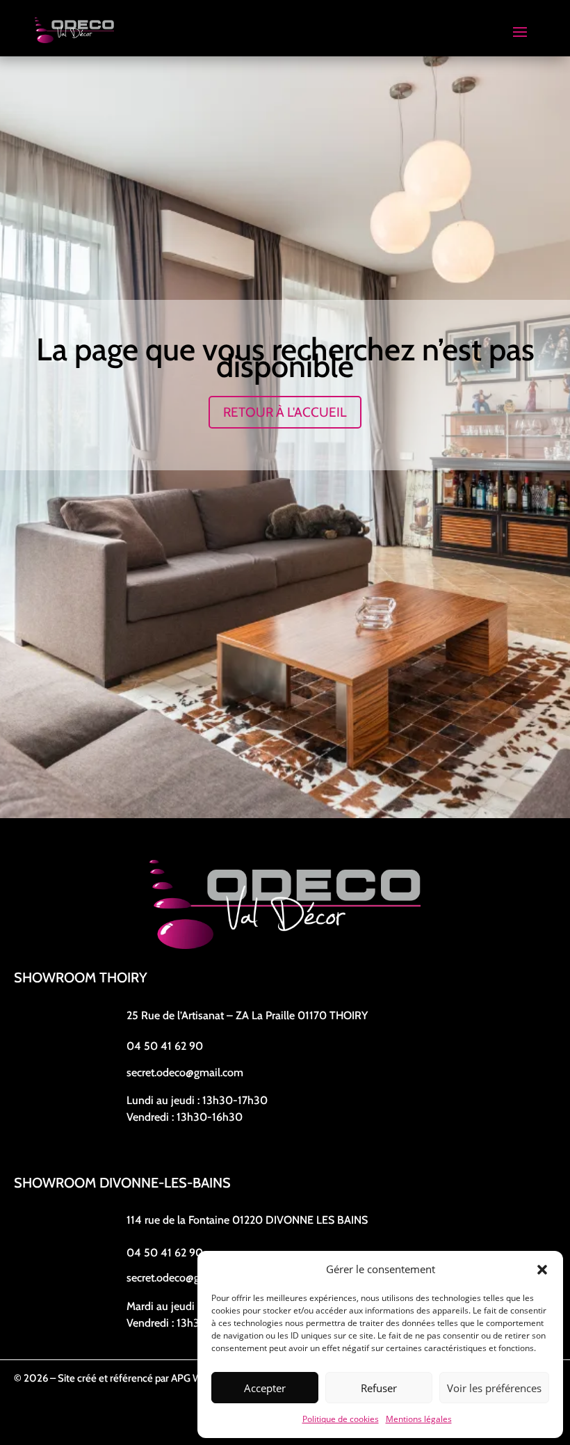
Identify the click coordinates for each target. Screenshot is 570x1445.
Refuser (379, 1388)
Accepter (265, 1388)
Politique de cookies (340, 1419)
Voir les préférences (494, 1388)
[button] (542, 1270)
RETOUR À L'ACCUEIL (285, 412)
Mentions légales (419, 1419)
